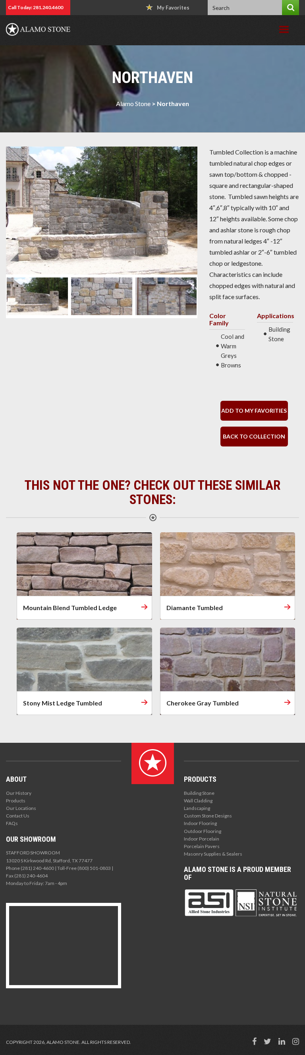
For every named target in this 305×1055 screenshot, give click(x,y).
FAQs (12, 823)
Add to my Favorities (254, 410)
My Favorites (173, 7)
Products (15, 801)
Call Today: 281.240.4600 (35, 7)
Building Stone (199, 793)
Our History (18, 793)
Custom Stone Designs (208, 816)
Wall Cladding (198, 801)
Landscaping (197, 808)
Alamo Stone (133, 103)
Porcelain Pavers (202, 846)
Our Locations (21, 808)
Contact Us (17, 816)
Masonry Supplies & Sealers (213, 854)
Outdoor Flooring (202, 831)
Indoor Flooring (200, 823)
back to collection (254, 436)
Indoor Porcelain (201, 839)
